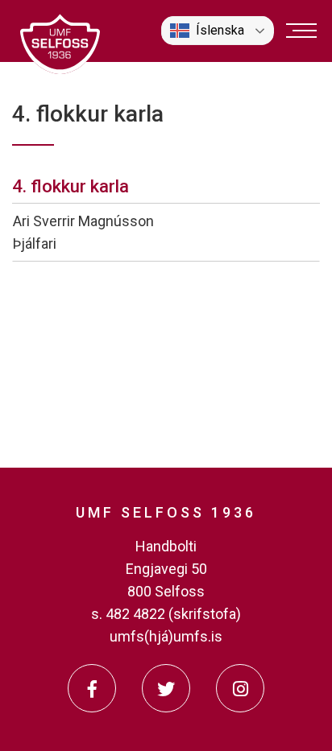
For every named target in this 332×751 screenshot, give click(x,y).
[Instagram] (240, 688)
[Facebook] (92, 688)
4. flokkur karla (70, 186)
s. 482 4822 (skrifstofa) (166, 613)
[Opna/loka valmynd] (301, 30)
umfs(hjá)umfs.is (166, 636)
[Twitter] (166, 688)
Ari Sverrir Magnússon (83, 221)
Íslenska (220, 30)
